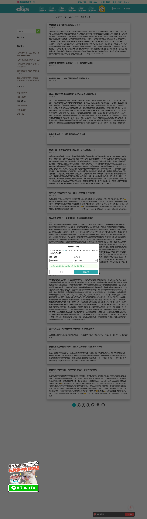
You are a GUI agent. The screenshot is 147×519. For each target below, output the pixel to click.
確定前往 (86, 272)
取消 (61, 272)
